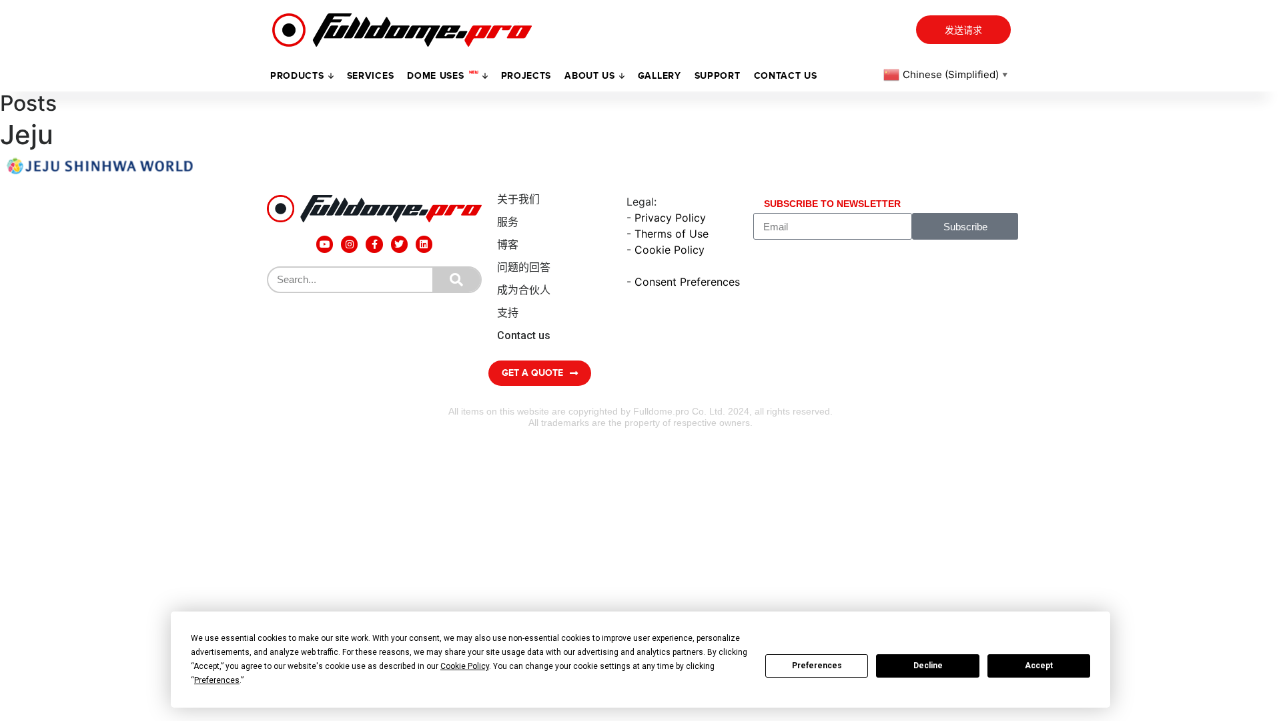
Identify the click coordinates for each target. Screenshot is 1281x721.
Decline (928, 665)
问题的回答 (523, 267)
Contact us (785, 75)
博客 (507, 244)
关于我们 (518, 199)
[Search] (456, 280)
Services (370, 75)
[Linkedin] (424, 244)
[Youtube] (324, 244)
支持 (507, 312)
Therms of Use (671, 233)
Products (297, 75)
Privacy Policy (670, 217)
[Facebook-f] (374, 244)
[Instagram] (349, 244)
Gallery (659, 75)
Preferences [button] (217, 680)
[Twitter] (399, 244)
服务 (507, 222)
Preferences (817, 665)
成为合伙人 (523, 290)
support (718, 75)
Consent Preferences (687, 281)
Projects (526, 75)
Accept (1039, 665)
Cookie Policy (669, 249)
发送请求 (963, 30)
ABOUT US (589, 75)
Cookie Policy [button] (464, 666)
